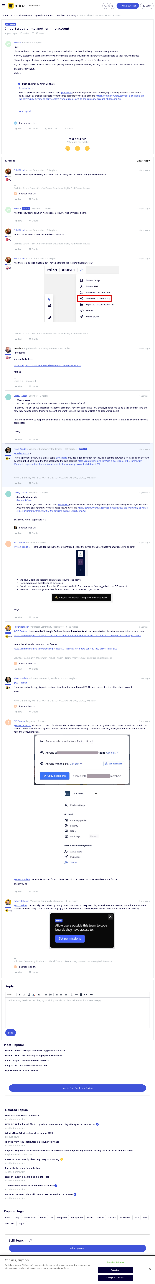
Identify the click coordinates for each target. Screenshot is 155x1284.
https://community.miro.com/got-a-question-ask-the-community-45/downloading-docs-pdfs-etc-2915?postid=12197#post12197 (77, 635)
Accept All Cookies (115, 1277)
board (8, 1217)
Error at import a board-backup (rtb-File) (27, 1176)
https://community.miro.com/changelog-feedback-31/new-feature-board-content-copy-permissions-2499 (65, 648)
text (145, 1217)
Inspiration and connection (18, 1154)
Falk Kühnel (19, 170)
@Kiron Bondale (22, 546)
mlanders (18, 348)
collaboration (29, 1217)
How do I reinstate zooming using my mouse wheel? (33, 1055)
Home (5, 15)
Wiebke (17, 42)
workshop (125, 1217)
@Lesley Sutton (26, 88)
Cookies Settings (115, 1262)
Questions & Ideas (44, 15)
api (51, 1217)
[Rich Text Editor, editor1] (77, 1013)
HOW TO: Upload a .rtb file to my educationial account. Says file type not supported (50, 1124)
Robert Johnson (21, 626)
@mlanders (66, 92)
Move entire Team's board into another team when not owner (39, 1194)
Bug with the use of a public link (22, 1168)
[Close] (150, 1269)
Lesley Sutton (20, 395)
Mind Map (10, 1223)
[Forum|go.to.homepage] (24, 6)
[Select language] (112, 6)
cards (136, 1217)
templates (62, 1217)
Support (112, 1217)
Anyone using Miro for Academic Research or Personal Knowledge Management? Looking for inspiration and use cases (69, 1150)
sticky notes (77, 1217)
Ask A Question (77, 1248)
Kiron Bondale (21, 448)
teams (90, 1217)
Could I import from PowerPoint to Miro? (27, 1060)
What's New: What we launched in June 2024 (29, 1133)
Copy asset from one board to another (26, 1065)
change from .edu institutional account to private (32, 1141)
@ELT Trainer (20, 631)
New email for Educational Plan (22, 1115)
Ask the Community (66, 15)
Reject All (115, 1270)
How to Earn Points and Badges (77, 1088)
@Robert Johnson (22, 725)
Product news (12, 1136)
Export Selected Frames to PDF (21, 1070)
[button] (3, 6)
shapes (100, 1217)
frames (43, 1217)
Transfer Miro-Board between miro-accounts (29, 1185)
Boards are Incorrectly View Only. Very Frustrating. (32, 1159)
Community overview (21, 15)
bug (17, 1217)
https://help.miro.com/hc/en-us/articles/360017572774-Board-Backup (48, 365)
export (22, 1223)
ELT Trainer (19, 542)
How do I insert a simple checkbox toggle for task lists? (35, 1050)
